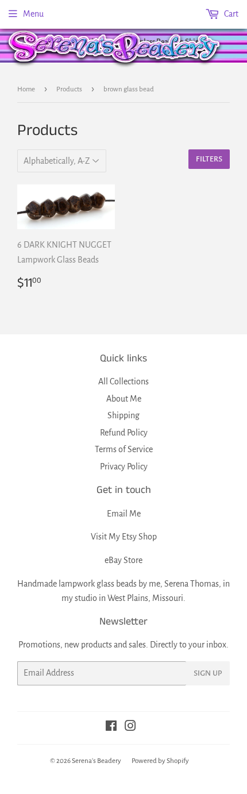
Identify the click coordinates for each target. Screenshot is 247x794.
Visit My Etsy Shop (124, 536)
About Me (123, 398)
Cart (230, 13)
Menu (33, 13)
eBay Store (123, 560)
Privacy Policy (124, 466)
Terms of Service (124, 449)
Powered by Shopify (160, 761)
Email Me (124, 513)
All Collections (123, 381)
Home (26, 89)
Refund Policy (124, 432)
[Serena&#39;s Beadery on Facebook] (111, 727)
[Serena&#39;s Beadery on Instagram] (130, 727)
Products (69, 89)
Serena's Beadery (115, 48)
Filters (209, 159)
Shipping (123, 415)
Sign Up (208, 673)
